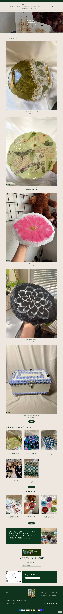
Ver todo (31, 421)
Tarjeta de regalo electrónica (33, 577)
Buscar (7, 592)
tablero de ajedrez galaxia (31, 451)
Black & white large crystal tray (31, 339)
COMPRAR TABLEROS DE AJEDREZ (31, 27)
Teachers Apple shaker (31, 516)
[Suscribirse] (39, 565)
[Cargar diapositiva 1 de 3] (29, 34)
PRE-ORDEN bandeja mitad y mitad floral (31, 111)
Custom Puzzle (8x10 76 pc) (14, 480)
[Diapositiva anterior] (26, 34)
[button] (32, 4)
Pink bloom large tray (31, 263)
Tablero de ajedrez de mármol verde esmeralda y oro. (31, 481)
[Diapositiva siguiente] (34, 34)
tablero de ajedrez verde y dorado (13, 451)
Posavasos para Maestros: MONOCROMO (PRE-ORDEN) (13, 517)
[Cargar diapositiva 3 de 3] (32, 34)
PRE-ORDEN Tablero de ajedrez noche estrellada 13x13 (49, 452)
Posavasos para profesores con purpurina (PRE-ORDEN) (49, 517)
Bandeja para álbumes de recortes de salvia (31, 187)
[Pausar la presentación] (37, 34)
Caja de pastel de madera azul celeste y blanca (31, 415)
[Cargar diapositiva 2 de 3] (30, 34)
